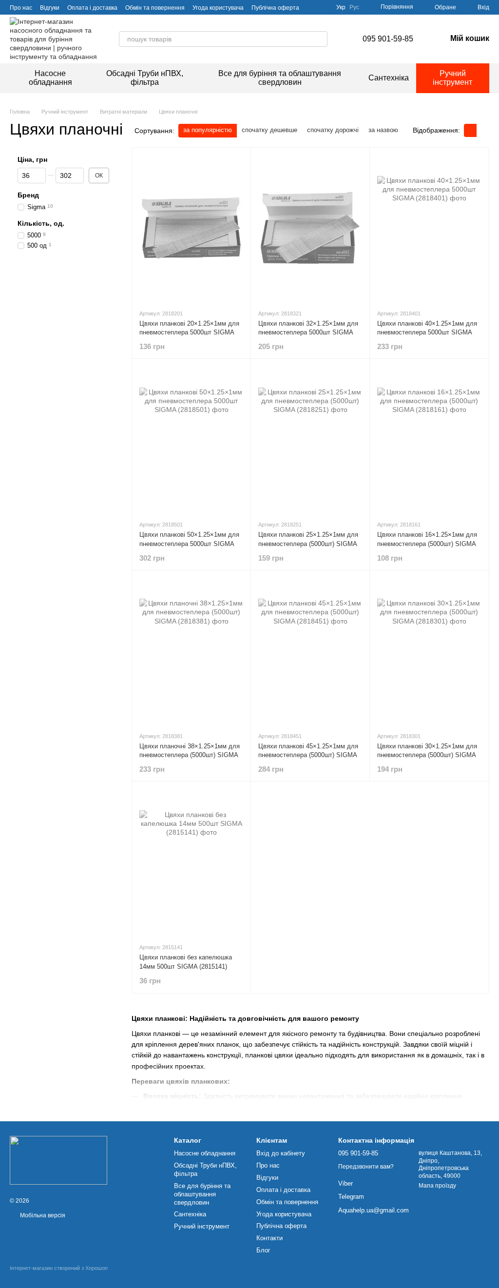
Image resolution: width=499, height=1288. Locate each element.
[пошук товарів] (319, 39)
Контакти (269, 1238)
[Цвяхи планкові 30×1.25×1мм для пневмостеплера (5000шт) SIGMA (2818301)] (429, 651)
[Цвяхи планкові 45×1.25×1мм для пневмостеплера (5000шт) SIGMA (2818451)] (310, 651)
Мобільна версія (42, 1215)
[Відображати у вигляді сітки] (470, 130)
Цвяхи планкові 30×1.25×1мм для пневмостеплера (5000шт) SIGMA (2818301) (427, 754)
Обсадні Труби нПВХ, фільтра (144, 77)
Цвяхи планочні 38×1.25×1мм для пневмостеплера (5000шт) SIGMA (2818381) (189, 754)
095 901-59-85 (388, 39)
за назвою (383, 130)
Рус (354, 7)
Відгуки (49, 7)
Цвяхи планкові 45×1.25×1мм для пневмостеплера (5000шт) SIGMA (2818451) (308, 754)
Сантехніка (388, 78)
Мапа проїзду (437, 1185)
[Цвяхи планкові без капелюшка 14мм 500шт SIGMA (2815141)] (191, 862)
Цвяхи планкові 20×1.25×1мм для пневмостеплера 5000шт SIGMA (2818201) (189, 332)
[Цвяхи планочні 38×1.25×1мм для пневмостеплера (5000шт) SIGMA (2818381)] (191, 651)
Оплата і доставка (92, 7)
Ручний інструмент (452, 77)
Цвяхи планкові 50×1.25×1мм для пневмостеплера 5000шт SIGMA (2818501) (189, 543)
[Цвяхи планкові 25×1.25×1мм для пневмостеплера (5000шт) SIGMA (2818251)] (310, 439)
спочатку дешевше (269, 130)
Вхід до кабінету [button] (280, 1153)
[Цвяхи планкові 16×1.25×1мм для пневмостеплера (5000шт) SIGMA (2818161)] (429, 439)
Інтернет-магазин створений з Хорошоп (59, 1268)
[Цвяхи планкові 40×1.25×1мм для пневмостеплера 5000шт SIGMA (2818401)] (429, 228)
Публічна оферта (275, 7)
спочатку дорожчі (333, 130)
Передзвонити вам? (366, 1166)
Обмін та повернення (155, 7)
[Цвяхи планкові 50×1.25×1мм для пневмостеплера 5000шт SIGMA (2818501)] (191, 439)
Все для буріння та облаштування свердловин (279, 77)
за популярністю (207, 130)
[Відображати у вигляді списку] (483, 130)
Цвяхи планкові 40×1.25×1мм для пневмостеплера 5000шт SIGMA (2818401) (427, 332)
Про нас (21, 7)
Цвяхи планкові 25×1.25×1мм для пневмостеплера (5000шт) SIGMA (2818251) (308, 543)
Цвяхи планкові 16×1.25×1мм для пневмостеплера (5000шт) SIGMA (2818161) (427, 543)
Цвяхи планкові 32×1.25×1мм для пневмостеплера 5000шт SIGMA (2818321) (308, 332)
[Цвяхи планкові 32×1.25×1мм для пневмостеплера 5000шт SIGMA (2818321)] (310, 228)
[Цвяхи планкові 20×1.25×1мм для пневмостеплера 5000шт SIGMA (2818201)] (191, 228)
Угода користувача (218, 7)
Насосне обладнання (50, 77)
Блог (263, 1250)
